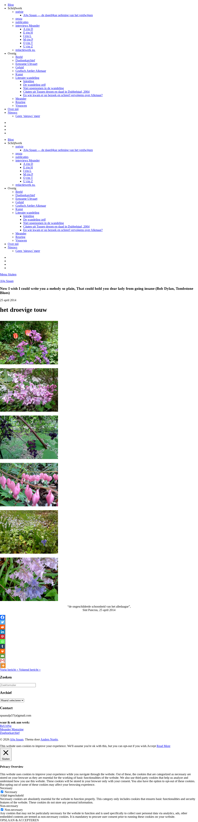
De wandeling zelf (34, 84)
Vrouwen (21, 105)
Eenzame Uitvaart (26, 63)
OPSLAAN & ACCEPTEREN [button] (19, 820)
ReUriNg (5, 726)
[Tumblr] (2, 646)
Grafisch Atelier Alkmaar (30, 70)
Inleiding (28, 81)
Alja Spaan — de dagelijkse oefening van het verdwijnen (58, 15)
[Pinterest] (2, 636)
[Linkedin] (2, 631)
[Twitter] (2, 622)
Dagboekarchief (25, 60)
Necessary (11, 792)
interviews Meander (27, 25)
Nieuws (12, 112)
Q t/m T (28, 43)
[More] (3, 665)
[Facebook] (2, 617)
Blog (11, 4)
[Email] (2, 656)
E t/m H (28, 32)
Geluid (19, 67)
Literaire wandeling (27, 77)
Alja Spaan (7, 281)
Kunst (19, 74)
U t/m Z (28, 46)
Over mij (13, 109)
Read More (163, 746)
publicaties (21, 22)
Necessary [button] (6, 788)
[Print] (2, 651)
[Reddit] (2, 627)
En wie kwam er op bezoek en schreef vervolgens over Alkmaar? (63, 95)
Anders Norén (49, 739)
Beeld (19, 57)
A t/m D (28, 29)
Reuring (20, 102)
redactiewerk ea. (25, 50)
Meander (20, 98)
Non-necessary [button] (9, 806)
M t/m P (28, 39)
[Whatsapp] (2, 641)
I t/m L (27, 36)
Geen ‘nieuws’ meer (27, 116)
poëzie (19, 11)
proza (18, 18)
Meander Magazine (12, 729)
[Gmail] (2, 660)
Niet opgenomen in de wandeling (43, 88)
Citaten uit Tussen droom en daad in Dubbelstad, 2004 (56, 91)
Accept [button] (151, 746)
